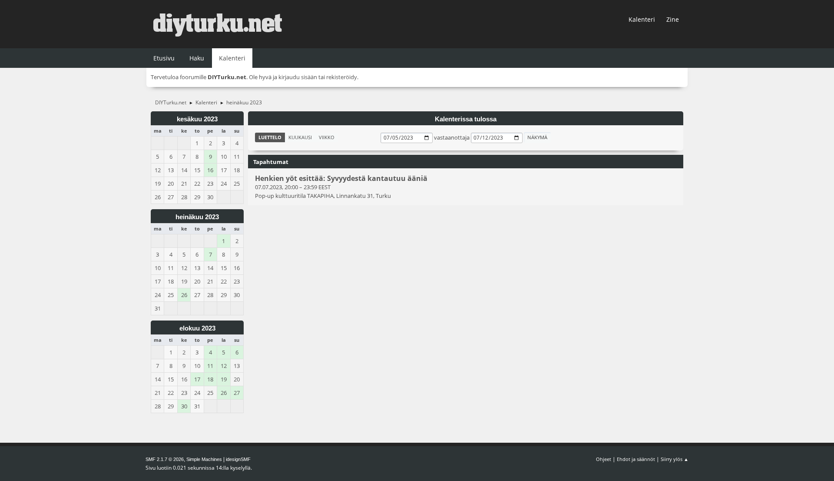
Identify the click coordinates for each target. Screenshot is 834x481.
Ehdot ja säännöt (636, 459)
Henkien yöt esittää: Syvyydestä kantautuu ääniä (341, 178)
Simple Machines (204, 459)
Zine (672, 19)
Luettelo (269, 137)
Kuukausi (300, 137)
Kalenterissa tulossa (465, 119)
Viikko (326, 137)
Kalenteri (642, 19)
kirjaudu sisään (297, 77)
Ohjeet (603, 459)
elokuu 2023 (197, 328)
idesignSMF (238, 459)
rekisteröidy (341, 77)
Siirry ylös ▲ (674, 459)
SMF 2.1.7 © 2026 (165, 459)
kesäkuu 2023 (197, 119)
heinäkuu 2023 (197, 217)
